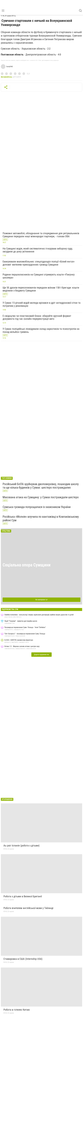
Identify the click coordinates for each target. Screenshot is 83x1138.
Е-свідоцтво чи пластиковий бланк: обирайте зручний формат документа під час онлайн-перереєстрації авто (37, 317)
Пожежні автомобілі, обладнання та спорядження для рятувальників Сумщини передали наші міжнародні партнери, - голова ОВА (41, 235)
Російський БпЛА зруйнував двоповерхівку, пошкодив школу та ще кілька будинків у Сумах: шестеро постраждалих (41, 485)
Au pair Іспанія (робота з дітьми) (21, 845)
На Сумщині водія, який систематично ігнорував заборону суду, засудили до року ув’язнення (38, 250)
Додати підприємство (41, 654)
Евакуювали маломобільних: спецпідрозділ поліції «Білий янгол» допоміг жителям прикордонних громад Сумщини (39, 263)
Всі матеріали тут (41, 600)
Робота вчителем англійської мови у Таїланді (28, 908)
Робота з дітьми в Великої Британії (22, 896)
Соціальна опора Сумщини (26, 565)
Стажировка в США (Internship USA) (22, 958)
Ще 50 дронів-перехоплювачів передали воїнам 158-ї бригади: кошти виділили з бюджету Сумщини (41, 289)
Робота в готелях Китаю (16, 1009)
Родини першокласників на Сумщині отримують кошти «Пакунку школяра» (39, 276)
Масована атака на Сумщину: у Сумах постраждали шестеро (41, 497)
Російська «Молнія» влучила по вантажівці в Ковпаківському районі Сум (41, 518)
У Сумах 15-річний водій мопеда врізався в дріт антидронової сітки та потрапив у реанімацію (41, 304)
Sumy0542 (9, 67)
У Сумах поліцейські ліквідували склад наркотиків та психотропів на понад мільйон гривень (41, 330)
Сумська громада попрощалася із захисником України (37, 507)
